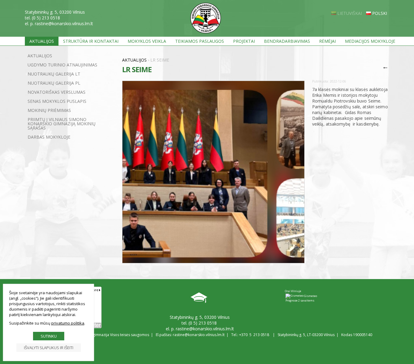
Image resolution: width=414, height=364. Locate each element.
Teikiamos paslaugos (199, 41)
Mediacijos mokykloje (370, 41)
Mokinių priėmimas (49, 110)
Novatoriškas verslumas (56, 92)
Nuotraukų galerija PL (54, 83)
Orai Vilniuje (293, 291)
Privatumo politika (67, 323)
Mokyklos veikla (147, 41)
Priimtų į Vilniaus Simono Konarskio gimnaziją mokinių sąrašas (61, 123)
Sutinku (49, 336)
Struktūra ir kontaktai (91, 41)
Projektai (244, 41)
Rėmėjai (327, 41)
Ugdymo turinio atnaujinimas (62, 65)
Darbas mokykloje (49, 137)
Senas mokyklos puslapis (57, 101)
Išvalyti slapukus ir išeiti (48, 347)
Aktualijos (41, 41)
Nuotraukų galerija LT (54, 74)
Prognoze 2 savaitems (299, 300)
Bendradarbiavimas (287, 41)
